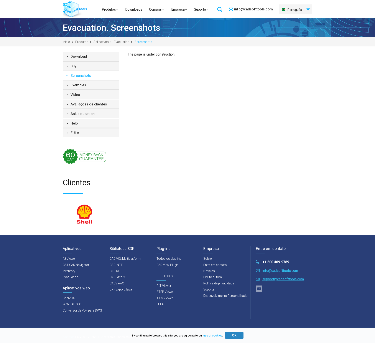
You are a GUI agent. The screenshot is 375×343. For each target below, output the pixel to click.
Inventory (69, 271)
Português (295, 9)
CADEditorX (117, 277)
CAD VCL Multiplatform (125, 258)
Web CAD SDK (72, 304)
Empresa (178, 9)
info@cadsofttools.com (253, 9)
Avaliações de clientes (89, 104)
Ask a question (83, 114)
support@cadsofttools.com (283, 279)
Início (66, 42)
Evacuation (121, 42)
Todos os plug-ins (168, 258)
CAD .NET (116, 265)
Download (79, 56)
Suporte (200, 9)
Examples (78, 85)
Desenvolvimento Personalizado (225, 295)
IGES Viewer (164, 298)
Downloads (133, 9)
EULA (75, 133)
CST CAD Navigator (76, 265)
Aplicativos (101, 42)
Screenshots (81, 75)
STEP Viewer (165, 292)
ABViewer (69, 258)
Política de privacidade (218, 283)
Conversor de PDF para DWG (82, 310)
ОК (234, 335)
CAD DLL (115, 271)
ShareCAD (70, 298)
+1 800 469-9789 (275, 262)
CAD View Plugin (167, 265)
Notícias (209, 271)
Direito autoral (212, 277)
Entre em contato (215, 265)
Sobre (207, 258)
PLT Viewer (163, 285)
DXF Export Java (121, 289)
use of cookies (212, 335)
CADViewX (117, 283)
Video (75, 94)
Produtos (109, 9)
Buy (73, 66)
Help (74, 123)
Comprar (155, 9)
